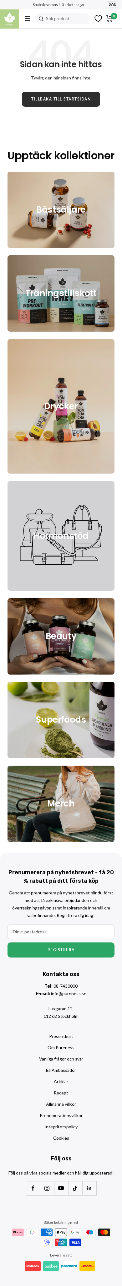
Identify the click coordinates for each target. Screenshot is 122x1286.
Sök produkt (58, 18)
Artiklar (61, 1081)
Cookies (61, 1138)
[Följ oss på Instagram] (47, 1188)
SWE (112, 4)
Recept (61, 1092)
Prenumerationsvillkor (61, 1115)
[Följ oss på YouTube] (61, 1188)
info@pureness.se (68, 993)
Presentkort (61, 1036)
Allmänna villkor (61, 1104)
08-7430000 (65, 986)
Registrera (61, 949)
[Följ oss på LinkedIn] (89, 1188)
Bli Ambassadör (61, 1070)
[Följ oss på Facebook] (33, 1188)
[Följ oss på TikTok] (75, 1188)
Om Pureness (61, 1047)
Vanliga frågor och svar (61, 1058)
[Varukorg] (109, 18)
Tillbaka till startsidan (61, 99)
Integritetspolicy (61, 1126)
